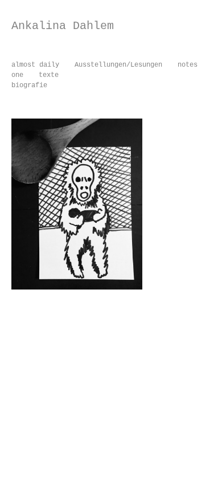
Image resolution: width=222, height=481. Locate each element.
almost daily (35, 65)
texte (49, 75)
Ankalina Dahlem (62, 25)
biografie (29, 85)
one (17, 75)
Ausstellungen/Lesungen (118, 65)
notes (188, 65)
